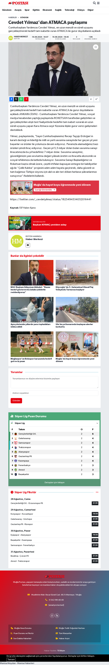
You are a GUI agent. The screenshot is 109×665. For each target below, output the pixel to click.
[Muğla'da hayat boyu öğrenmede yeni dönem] (77, 344)
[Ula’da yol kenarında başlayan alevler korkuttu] (77, 310)
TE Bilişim (61, 651)
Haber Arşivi (64, 638)
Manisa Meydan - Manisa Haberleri (17, 663)
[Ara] (94, 3)
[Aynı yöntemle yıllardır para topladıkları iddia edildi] (32, 310)
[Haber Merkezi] (17, 241)
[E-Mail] (28, 245)
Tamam (11, 660)
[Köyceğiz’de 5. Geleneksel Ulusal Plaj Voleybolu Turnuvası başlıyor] (77, 272)
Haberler (12, 18)
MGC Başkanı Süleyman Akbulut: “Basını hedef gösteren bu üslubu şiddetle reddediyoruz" (30, 289)
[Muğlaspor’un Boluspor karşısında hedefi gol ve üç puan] (32, 344)
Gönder (16, 401)
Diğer (91, 10)
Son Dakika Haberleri (22, 638)
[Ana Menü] (98, 3)
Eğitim (36, 10)
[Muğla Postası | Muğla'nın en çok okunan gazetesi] (18, 3)
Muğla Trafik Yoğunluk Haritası (72, 628)
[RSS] (57, 615)
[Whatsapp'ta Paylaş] (21, 99)
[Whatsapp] (52, 615)
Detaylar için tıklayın (54, 482)
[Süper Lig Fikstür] (97, 492)
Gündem (6, 10)
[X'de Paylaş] (16, 99)
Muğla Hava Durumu (23, 628)
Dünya (80, 10)
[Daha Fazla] (26, 99)
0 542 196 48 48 (56, 600)
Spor (27, 10)
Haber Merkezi (34, 239)
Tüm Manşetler (65, 633)
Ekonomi (47, 10)
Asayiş (17, 10)
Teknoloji (69, 10)
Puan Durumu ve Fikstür (24, 633)
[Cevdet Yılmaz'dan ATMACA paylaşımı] (54, 69)
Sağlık (58, 10)
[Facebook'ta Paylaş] (11, 99)
